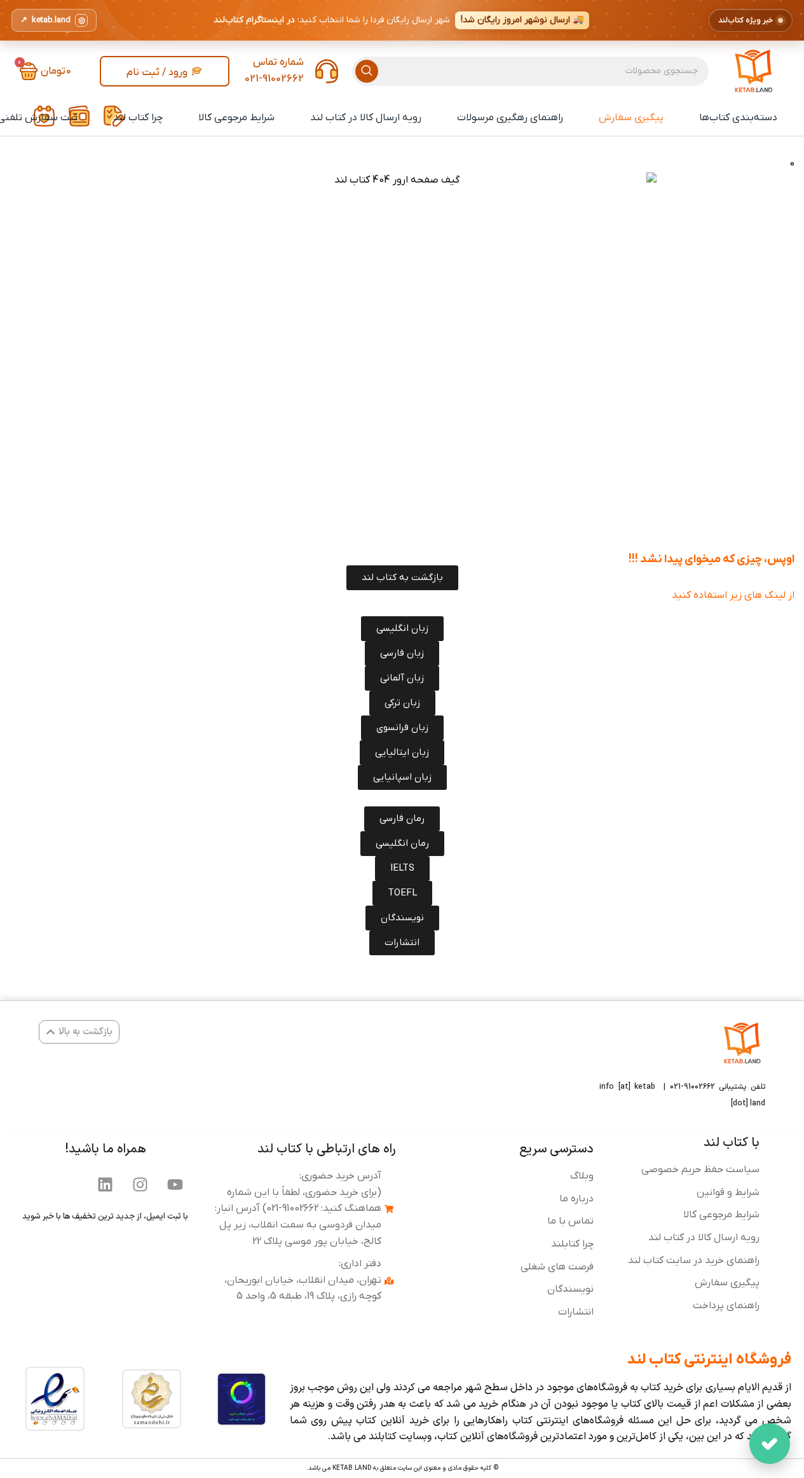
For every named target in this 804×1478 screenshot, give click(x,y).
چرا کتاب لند (138, 117)
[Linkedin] (105, 1184)
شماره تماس (278, 62)
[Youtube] (175, 1184)
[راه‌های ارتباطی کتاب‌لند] (769, 1443)
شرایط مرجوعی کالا (236, 117)
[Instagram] (140, 1184)
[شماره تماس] (326, 71)
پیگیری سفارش (631, 117)
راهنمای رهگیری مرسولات (510, 117)
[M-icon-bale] (70, 1184)
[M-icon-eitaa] (35, 1184)
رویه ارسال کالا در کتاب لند (365, 117)
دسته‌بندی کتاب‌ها (738, 117)
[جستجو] (366, 71)
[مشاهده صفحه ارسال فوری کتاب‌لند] (402, 20)
